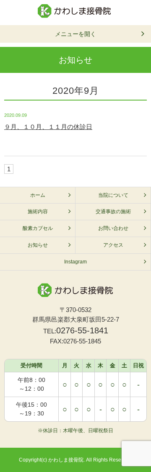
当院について (113, 195)
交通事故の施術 (113, 211)
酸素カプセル (38, 228)
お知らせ (38, 245)
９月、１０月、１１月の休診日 (48, 126)
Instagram (75, 262)
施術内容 (38, 211)
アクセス (113, 245)
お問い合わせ (113, 228)
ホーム (37, 195)
